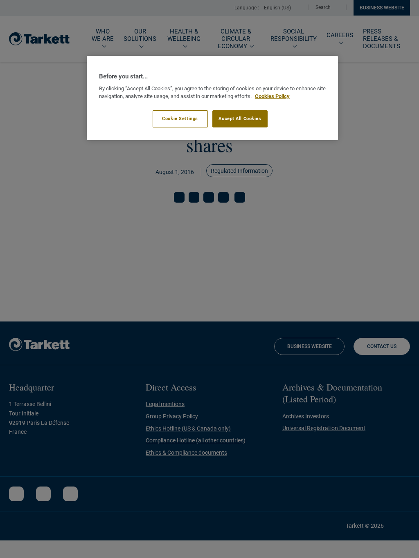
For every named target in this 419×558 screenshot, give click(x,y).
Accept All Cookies (240, 118)
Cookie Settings (180, 118)
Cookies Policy (272, 96)
